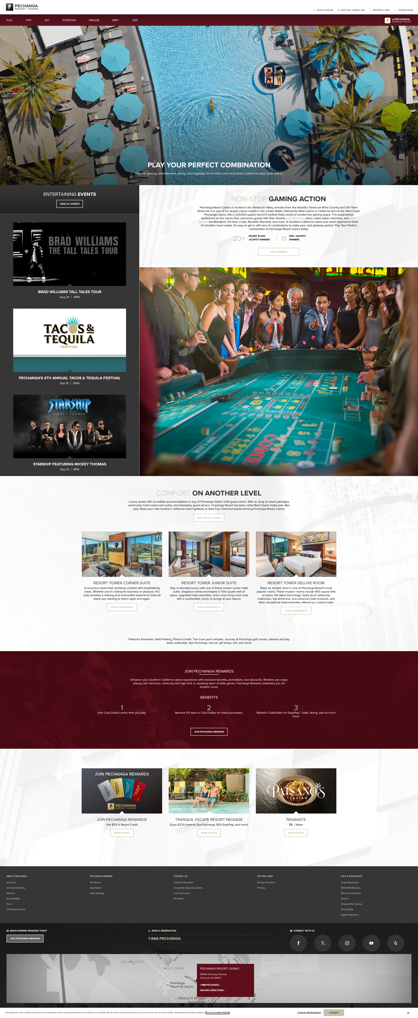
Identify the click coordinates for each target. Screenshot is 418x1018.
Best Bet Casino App (353, 10)
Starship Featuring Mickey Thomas (69, 464)
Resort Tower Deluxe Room (296, 583)
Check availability (121, 607)
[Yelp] (395, 943)
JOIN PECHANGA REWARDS (209, 731)
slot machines (295, 218)
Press (9, 904)
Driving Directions (266, 882)
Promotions (405, 10)
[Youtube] (371, 943)
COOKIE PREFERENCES (309, 1012)
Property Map (381, 10)
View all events (69, 203)
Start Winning (278, 251)
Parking (261, 887)
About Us (11, 882)
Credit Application (350, 882)
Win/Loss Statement (351, 893)
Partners (11, 893)
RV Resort (95, 882)
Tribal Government (16, 909)
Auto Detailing (97, 893)
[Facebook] (298, 943)
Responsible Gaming (351, 904)
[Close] (408, 1013)
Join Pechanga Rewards (25, 938)
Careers (345, 898)
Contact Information (183, 882)
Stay (29, 20)
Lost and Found (182, 893)
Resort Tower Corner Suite (121, 583)
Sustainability (13, 898)
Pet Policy (179, 898)
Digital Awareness (350, 914)
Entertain (69, 20)
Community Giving (16, 887)
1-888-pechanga (164, 938)
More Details (209, 833)
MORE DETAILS (122, 833)
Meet (115, 20)
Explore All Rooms (209, 517)
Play (10, 20)
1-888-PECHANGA (210, 985)
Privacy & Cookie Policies (217, 1012)
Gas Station (96, 887)
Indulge (94, 20)
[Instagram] (347, 943)
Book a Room (324, 10)
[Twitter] (322, 943)
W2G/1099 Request (351, 887)
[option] (70, 261)
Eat (47, 20)
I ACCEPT (334, 1012)
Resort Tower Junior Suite (209, 583)
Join (135, 20)
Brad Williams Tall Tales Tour (69, 292)
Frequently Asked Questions (188, 887)
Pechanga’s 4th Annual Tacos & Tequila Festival (70, 378)
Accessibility (347, 909)
